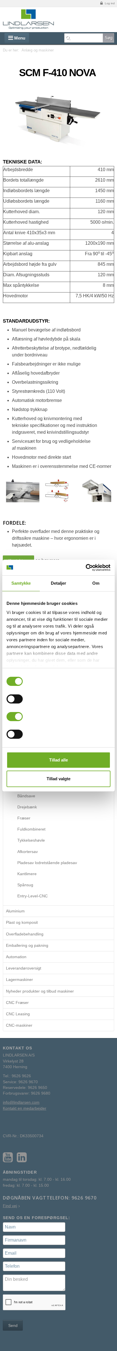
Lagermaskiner (19, 979)
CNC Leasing (18, 1014)
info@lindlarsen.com (21, 1102)
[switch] (15, 698)
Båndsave (26, 796)
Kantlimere (27, 873)
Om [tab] (95, 583)
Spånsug (25, 885)
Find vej (10, 1206)
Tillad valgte (58, 778)
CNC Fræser (17, 1002)
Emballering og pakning (27, 945)
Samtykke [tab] (21, 583)
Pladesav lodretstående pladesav (47, 862)
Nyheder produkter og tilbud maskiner (40, 991)
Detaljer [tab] (58, 583)
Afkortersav (27, 851)
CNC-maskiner (19, 1025)
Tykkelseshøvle (31, 840)
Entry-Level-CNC (32, 896)
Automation (16, 956)
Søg (108, 37)
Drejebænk (27, 807)
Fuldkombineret (31, 829)
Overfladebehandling (24, 934)
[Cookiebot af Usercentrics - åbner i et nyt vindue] (85, 567)
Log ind (109, 3)
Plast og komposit (22, 922)
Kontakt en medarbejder (24, 1108)
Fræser (23, 818)
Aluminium (15, 911)
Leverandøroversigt (23, 968)
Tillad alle (58, 760)
